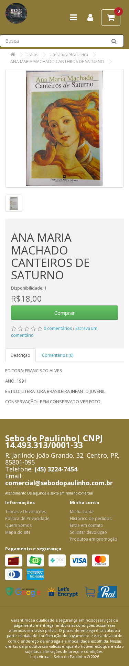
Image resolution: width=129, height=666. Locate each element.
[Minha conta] (90, 19)
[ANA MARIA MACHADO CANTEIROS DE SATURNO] (64, 128)
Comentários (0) (57, 355)
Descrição (20, 355)
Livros (32, 55)
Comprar (64, 312)
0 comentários (58, 328)
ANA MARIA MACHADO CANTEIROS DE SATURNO (57, 61)
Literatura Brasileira (69, 55)
